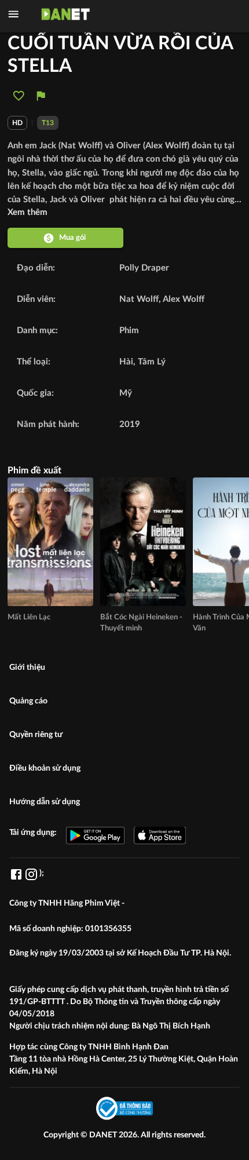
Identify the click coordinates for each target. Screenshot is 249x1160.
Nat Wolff (139, 299)
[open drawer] (13, 14)
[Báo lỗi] (41, 96)
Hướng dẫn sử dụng (44, 802)
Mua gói (72, 238)
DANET (104, 1135)
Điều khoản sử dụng (44, 768)
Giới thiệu (27, 667)
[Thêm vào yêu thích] (19, 96)
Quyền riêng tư (36, 735)
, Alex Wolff (181, 299)
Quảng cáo (28, 701)
